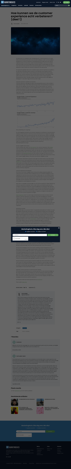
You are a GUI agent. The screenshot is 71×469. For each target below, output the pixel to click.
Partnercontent (38, 5)
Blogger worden (45, 2)
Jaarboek (26, 5)
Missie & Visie (52, 2)
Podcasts (32, 5)
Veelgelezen (13, 5)
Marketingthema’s (5, 5)
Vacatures (20, 5)
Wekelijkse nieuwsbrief (41, 231)
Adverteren (38, 2)
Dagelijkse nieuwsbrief (30, 231)
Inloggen (67, 2)
